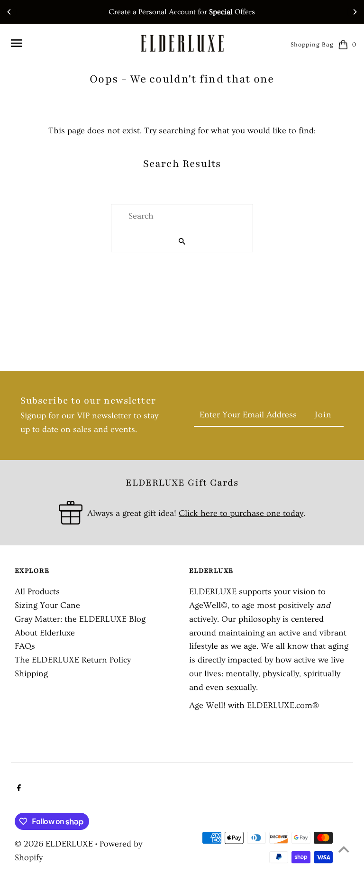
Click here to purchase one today (241, 513)
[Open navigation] (71, 43)
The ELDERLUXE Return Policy (73, 660)
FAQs (25, 646)
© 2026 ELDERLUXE (55, 844)
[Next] (354, 12)
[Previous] (9, 12)
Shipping (31, 674)
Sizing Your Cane (47, 605)
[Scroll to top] (344, 849)
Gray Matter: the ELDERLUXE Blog (80, 619)
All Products (37, 592)
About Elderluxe (45, 633)
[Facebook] (18, 789)
